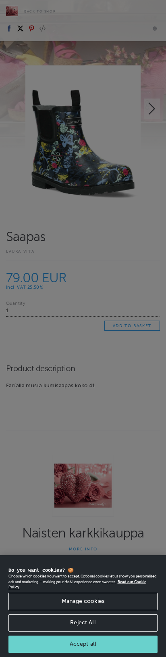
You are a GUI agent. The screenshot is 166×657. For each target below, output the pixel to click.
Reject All (82, 622)
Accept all (83, 644)
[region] (83, 606)
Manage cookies (83, 601)
